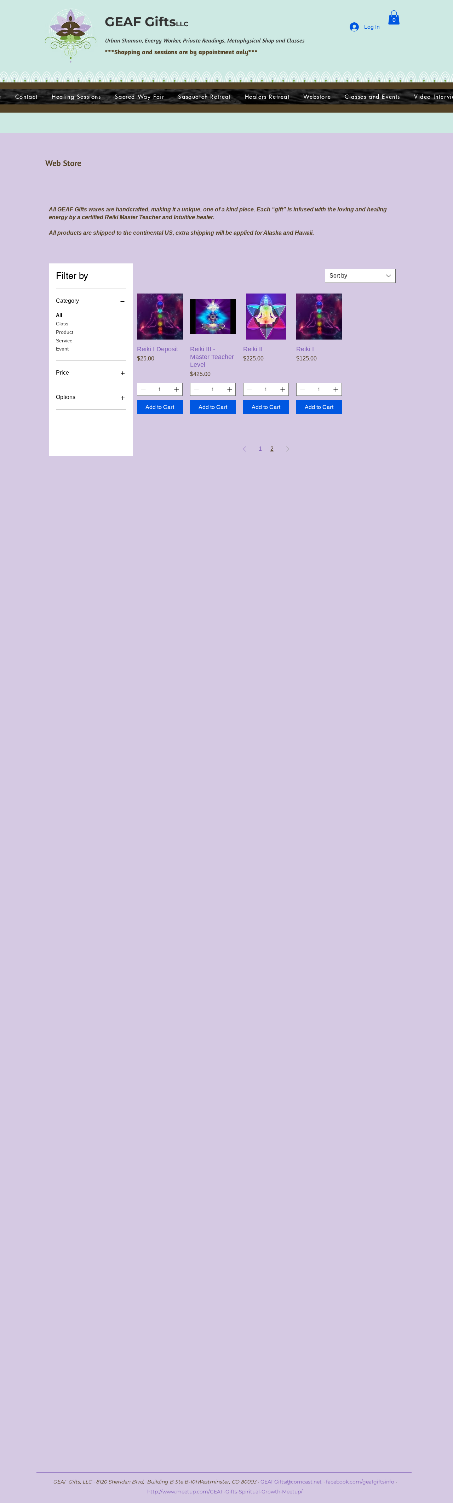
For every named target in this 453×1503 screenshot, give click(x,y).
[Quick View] (160, 317)
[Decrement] (142, 389)
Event (62, 349)
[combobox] (360, 276)
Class (62, 323)
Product (64, 332)
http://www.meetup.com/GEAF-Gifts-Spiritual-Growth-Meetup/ (225, 1491)
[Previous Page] (244, 449)
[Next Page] (287, 449)
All (59, 315)
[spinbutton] (160, 389)
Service (64, 340)
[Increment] (177, 389)
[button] (394, 17)
